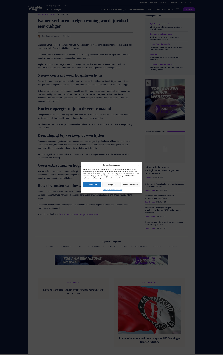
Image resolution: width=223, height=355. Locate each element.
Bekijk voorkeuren (130, 184)
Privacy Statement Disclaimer (112, 190)
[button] (138, 165)
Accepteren (92, 184)
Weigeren (112, 184)
